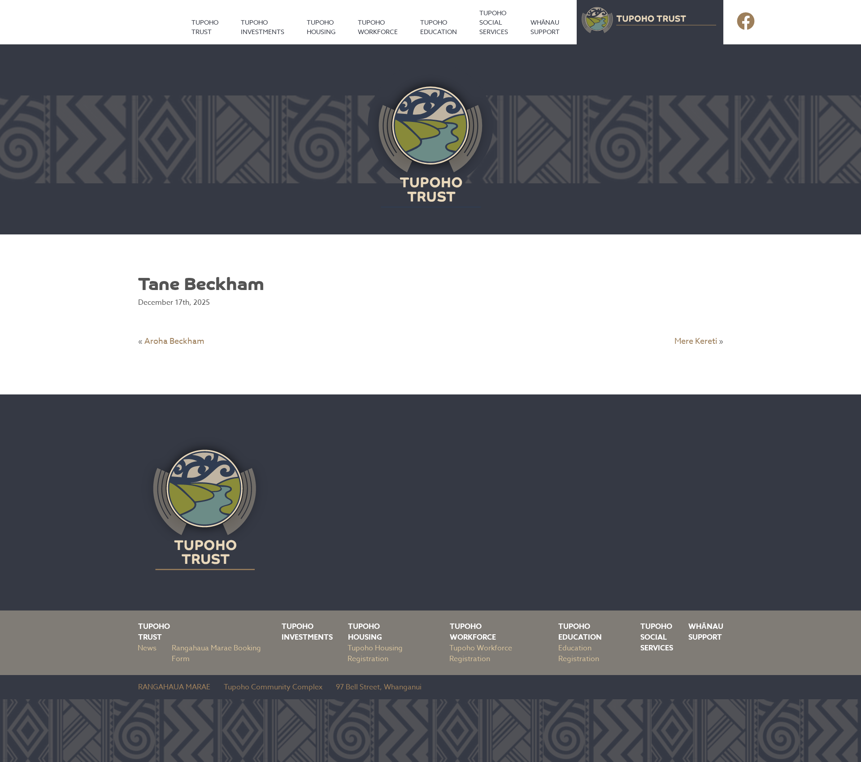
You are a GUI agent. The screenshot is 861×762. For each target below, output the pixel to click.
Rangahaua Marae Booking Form (216, 653)
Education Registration (578, 653)
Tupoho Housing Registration (375, 653)
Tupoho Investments (262, 27)
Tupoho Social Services (493, 22)
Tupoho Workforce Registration (480, 653)
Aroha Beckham (174, 341)
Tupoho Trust (204, 27)
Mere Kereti (695, 341)
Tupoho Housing (321, 27)
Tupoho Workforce (378, 27)
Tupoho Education (438, 27)
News (147, 648)
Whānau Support (545, 27)
